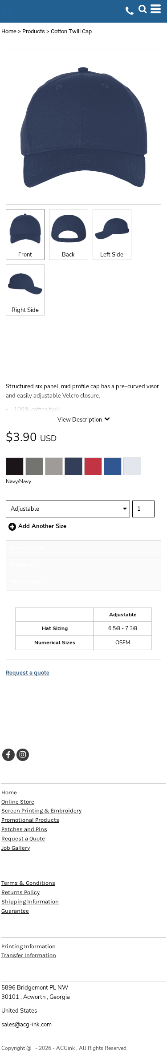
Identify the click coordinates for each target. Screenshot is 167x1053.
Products (33, 31)
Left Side (111, 255)
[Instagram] (22, 755)
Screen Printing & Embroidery (41, 810)
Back (68, 255)
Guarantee (15, 910)
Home (8, 31)
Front (25, 255)
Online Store (17, 801)
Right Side (25, 310)
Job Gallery (15, 847)
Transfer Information (28, 955)
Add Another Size (42, 526)
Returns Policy (20, 892)
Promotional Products (30, 819)
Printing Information (28, 946)
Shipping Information (30, 901)
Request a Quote (23, 838)
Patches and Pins (24, 829)
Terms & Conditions (28, 882)
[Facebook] (8, 755)
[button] (142, 8)
